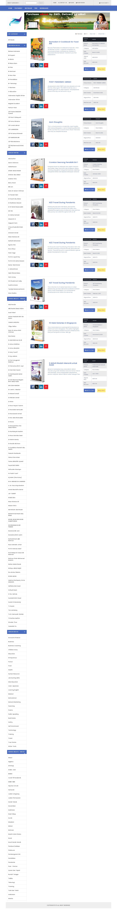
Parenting (11, 706)
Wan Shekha (12, 293)
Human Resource (14, 674)
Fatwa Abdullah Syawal (15, 461)
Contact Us (63, 2)
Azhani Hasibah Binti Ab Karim (16, 317)
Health (10, 670)
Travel (10, 738)
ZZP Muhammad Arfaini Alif (16, 146)
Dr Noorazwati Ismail (15, 414)
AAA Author (12, 158)
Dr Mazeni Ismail (13, 393)
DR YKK (10, 211)
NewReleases (44, 8)
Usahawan (11, 894)
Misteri (10, 826)
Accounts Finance (14, 638)
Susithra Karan (13, 285)
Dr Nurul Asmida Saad (15, 435)
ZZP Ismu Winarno (14, 121)
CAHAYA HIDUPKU (13, 322)
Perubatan (11, 862)
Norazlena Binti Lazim (15, 535)
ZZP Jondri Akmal (13, 125)
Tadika (10, 878)
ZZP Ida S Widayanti (14, 117)
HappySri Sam (12, 223)
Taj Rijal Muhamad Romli (16, 289)
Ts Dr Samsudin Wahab (16, 614)
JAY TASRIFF (12, 493)
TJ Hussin (11, 606)
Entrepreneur (12, 658)
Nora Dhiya (11, 249)
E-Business (11, 87)
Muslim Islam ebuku (14, 834)
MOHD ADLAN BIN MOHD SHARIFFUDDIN (15, 520)
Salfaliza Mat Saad (14, 586)
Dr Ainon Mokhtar (14, 344)
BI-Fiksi (10, 67)
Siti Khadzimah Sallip (15, 281)
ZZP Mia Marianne (14, 141)
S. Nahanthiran (13, 269)
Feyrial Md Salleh (13, 465)
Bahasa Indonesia (14, 51)
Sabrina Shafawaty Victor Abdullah (16, 581)
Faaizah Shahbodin (14, 453)
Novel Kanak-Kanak (14, 842)
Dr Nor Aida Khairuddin (15, 418)
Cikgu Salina (12, 326)
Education (11, 654)
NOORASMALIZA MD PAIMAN (14, 526)
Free (36, 8)
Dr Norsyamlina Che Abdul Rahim (14, 426)
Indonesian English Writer (16, 95)
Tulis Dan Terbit (13, 890)
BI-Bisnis (11, 59)
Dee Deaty (11, 336)
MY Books (11, 40)
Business (11, 642)
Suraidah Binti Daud (14, 598)
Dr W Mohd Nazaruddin (15, 207)
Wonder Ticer (12, 622)
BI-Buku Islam (12, 63)
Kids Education (13, 682)
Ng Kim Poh (12, 245)
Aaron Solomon (13, 163)
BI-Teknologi (12, 83)
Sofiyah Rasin (12, 590)
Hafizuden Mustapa (14, 469)
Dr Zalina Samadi (13, 215)
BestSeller (28, 8)
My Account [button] (104, 3)
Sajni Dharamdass (14, 273)
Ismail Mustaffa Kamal (15, 489)
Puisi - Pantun (12, 866)
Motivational (12, 698)
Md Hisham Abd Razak (15, 510)
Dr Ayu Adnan (12, 356)
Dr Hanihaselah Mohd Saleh (15, 375)
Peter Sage (12, 253)
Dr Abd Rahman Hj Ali (15, 340)
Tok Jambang (12, 610)
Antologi (11, 766)
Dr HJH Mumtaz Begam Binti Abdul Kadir (15, 380)
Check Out (101, 34)
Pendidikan (11, 858)
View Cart (92, 34)
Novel (10, 838)
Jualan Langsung (13, 794)
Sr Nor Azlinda (12, 594)
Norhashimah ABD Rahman (14, 540)
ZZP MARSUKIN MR (13, 137)
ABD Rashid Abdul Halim (16, 308)
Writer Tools (12, 746)
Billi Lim (10, 187)
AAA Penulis (12, 304)
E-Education (12, 91)
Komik (10, 818)
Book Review (81, 2)
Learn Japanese (13, 686)
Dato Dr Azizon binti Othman (14, 331)
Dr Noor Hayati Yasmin (15, 405)
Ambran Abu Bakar (14, 175)
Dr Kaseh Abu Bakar (14, 199)
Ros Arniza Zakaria (14, 572)
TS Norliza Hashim (14, 618)
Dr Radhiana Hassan (14, 203)
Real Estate (12, 718)
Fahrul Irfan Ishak (14, 457)
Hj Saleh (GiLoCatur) (15, 477)
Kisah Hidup (12, 814)
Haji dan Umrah (13, 786)
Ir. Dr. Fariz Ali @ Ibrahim (16, 485)
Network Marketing (14, 702)
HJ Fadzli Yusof (13, 473)
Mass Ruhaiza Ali (13, 501)
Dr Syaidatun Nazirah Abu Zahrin (16, 448)
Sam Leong (12, 277)
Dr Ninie (10, 401)
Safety (10, 722)
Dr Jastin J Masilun (14, 389)
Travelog (11, 886)
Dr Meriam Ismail (13, 397)
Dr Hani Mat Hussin (14, 370)
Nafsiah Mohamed (14, 241)
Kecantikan (12, 806)
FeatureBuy (18, 8)
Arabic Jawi (12, 770)
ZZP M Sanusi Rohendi (15, 133)
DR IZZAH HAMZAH (14, 385)
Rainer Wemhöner (14, 265)
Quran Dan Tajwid (14, 870)
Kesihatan (11, 810)
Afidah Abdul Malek (14, 171)
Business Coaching (14, 646)
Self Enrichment (13, 726)
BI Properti (11, 55)
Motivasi (11, 830)
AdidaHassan (12, 167)
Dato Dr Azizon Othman (16, 191)
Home (54, 2)
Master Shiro (12, 505)
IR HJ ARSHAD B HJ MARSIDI (16, 481)
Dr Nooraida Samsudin (15, 410)
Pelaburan (11, 850)
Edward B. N (12, 219)
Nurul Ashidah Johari (15, 545)
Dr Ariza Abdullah (13, 348)
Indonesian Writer (14, 99)
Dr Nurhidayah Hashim (15, 431)
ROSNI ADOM (12, 576)
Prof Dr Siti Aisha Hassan (16, 261)
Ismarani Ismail (13, 233)
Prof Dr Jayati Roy (14, 257)
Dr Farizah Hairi (13, 195)
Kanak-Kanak (12, 802)
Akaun (10, 758)
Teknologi (11, 882)
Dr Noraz (11, 422)
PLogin (72, 2)
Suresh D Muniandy (14, 602)
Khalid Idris (11, 497)
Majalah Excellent (14, 103)
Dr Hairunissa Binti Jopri (16, 366)
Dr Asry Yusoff (13, 352)
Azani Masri (12, 312)
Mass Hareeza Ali (13, 237)
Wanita (10, 898)
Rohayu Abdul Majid (14, 568)
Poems (10, 710)
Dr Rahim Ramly (13, 439)
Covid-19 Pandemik (14, 778)
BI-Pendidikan (12, 79)
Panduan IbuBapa (14, 846)
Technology (12, 730)
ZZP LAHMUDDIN (13, 129)
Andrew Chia (12, 179)
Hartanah (11, 790)
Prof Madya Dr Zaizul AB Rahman (16, 553)
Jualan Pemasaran (14, 798)
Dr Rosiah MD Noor (14, 443)
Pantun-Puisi (12, 107)
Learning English (13, 690)
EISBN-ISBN (11, 782)
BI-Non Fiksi (12, 75)
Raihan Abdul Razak (14, 564)
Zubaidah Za (12, 626)
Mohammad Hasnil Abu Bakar (15, 514)
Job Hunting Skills (14, 678)
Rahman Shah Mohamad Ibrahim (16, 559)
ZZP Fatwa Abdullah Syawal (14, 112)
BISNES (10, 774)
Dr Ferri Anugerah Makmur (14, 361)
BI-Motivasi (12, 71)
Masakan (11, 822)
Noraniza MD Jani (14, 531)
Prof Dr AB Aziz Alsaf (14, 549)
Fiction (10, 662)
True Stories (12, 742)
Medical (10, 694)
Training (11, 734)
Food (9, 666)
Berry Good (12, 183)
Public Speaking (13, 714)
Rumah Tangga (13, 874)
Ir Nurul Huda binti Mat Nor (15, 228)
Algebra (10, 762)
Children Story (13, 650)
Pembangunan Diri (14, 854)
